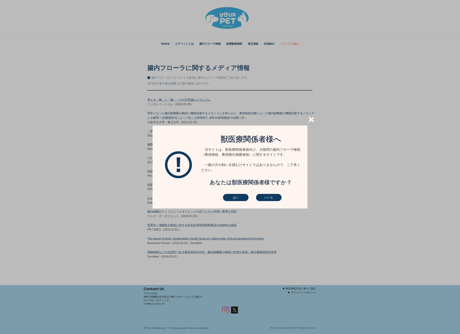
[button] (311, 119)
